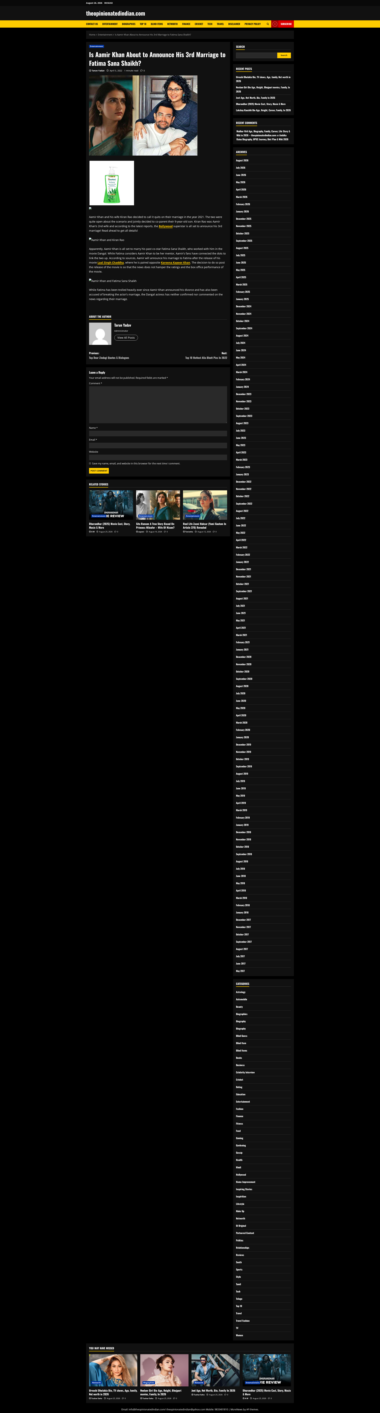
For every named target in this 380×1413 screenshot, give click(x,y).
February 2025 (243, 291)
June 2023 (241, 438)
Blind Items (157, 24)
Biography (241, 1021)
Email (93, 439)
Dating (239, 1087)
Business (240, 1065)
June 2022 (241, 525)
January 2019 (242, 825)
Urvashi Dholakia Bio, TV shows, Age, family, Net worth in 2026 (113, 1392)
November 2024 (243, 313)
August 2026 (242, 160)
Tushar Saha (96, 1398)
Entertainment (110, 24)
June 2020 (241, 700)
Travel (220, 24)
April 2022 (241, 540)
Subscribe (286, 24)
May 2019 (240, 795)
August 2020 (242, 686)
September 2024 (244, 328)
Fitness (239, 1123)
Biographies (128, 24)
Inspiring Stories (244, 1189)
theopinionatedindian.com (115, 13)
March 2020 (241, 722)
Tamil (238, 1284)
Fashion (239, 1109)
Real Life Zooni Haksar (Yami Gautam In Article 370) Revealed (204, 525)
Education (240, 1094)
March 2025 (241, 284)
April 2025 (241, 277)
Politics (239, 1240)
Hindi (238, 1167)
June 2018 (241, 876)
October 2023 (242, 408)
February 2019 (243, 817)
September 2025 (244, 240)
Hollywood (241, 1174)
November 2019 (243, 752)
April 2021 (241, 627)
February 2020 (243, 730)
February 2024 (243, 379)
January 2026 (242, 211)
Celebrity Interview (245, 1072)
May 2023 (240, 445)
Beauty (239, 1006)
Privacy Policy (253, 24)
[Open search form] (268, 24)
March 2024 (241, 372)
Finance (186, 24)
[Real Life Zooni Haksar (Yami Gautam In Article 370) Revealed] (205, 505)
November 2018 (243, 839)
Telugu (239, 1298)
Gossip (239, 1152)
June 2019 (241, 788)
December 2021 (243, 569)
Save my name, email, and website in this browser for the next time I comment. (136, 463)
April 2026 (241, 189)
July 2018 (240, 868)
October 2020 (242, 671)
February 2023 (243, 467)
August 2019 (242, 773)
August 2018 (242, 861)
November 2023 (243, 401)
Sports (239, 1269)
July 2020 (240, 693)
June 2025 (241, 262)
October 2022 (242, 496)
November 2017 (243, 927)
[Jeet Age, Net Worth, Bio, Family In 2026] (215, 1370)
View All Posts (126, 337)
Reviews (240, 1255)
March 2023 (241, 459)
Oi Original (241, 1225)
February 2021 (243, 642)
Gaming (239, 1138)
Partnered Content (245, 1233)
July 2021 (240, 605)
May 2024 (240, 357)
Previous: (109, 355)
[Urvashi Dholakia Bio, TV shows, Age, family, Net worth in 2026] (113, 1370)
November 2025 (243, 226)
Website (93, 451)
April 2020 (241, 715)
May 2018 (240, 883)
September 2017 (244, 941)
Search (240, 47)
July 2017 (240, 956)
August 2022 (242, 511)
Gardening (241, 1145)
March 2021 (241, 635)
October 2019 (242, 759)
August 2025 (242, 248)
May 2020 (240, 708)
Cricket (199, 24)
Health (239, 1160)
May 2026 (240, 182)
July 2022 (240, 518)
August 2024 (242, 335)
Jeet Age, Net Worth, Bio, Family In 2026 (255, 97)
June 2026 (241, 175)
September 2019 (244, 766)
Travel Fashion (243, 1320)
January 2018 (242, 912)
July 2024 (240, 343)
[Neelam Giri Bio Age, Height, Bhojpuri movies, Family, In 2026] (164, 1370)
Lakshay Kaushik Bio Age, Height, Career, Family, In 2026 (263, 110)
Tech (210, 24)
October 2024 (242, 321)
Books (239, 1058)
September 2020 (244, 679)
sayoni (141, 531)
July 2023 (240, 430)
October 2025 (242, 233)
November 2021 (243, 576)
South (239, 1262)
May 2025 (240, 270)
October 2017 (242, 934)
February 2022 (243, 554)
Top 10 (143, 24)
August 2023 (242, 423)
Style (238, 1276)
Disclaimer (234, 24)
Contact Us (92, 24)
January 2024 (242, 387)
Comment (95, 383)
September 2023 (244, 416)
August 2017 (242, 949)
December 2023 (243, 394)
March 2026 (241, 197)
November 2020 (243, 664)
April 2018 (241, 890)
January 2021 (242, 649)
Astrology (240, 992)
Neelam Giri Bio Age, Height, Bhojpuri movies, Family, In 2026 (160, 1392)
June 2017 (241, 963)
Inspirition (241, 1196)
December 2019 (243, 744)
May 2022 (240, 532)
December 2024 (243, 306)
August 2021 (242, 598)
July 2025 (240, 255)
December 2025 (243, 218)
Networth (172, 24)
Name (93, 427)
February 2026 (243, 204)
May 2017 (240, 971)
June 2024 (241, 350)
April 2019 (241, 803)
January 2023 (242, 474)
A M (93, 531)
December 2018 (243, 832)
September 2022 (244, 503)
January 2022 (242, 562)
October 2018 (242, 846)
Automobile (241, 999)
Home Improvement (245, 1182)
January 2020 (242, 737)
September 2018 (244, 854)
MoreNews (237, 1409)
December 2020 (243, 657)
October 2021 (242, 584)
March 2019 (241, 810)
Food (238, 1131)
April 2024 (241, 365)
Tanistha (189, 531)
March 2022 (241, 547)
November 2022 (243, 489)
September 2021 (244, 591)
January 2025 (242, 299)
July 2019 (240, 781)
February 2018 (243, 905)
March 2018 (241, 898)
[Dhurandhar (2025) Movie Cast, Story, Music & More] (111, 505)
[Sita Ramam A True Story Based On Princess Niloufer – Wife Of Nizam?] (158, 505)
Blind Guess (241, 1036)
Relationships (242, 1247)
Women (239, 1335)
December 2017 (243, 919)
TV (237, 1328)
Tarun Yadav (98, 70)
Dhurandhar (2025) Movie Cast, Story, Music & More (109, 525)
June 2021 (241, 613)
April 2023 (241, 452)
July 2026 (240, 167)
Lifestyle (240, 1204)
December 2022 (243, 481)
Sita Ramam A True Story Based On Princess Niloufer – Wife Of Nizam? (155, 525)
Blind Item (241, 1043)
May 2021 (240, 620)
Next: (206, 355)
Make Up (240, 1211)
